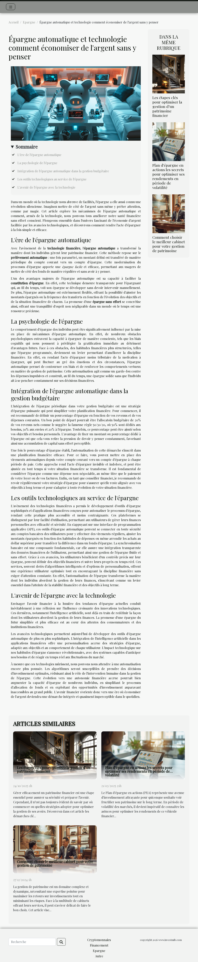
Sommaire (27, 146)
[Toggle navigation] (10, 6)
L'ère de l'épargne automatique (39, 155)
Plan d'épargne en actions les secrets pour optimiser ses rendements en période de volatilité (168, 176)
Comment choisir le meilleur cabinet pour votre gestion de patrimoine (168, 244)
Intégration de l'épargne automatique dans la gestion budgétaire (63, 171)
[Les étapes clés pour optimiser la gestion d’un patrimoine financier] (168, 74)
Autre (99, 956)
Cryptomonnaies (99, 940)
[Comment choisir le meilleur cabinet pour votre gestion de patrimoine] (168, 213)
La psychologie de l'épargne (37, 163)
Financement (99, 945)
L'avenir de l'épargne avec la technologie (46, 187)
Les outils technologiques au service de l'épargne (51, 179)
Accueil (14, 22)
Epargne (29, 22)
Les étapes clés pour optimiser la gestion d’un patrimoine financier (167, 106)
